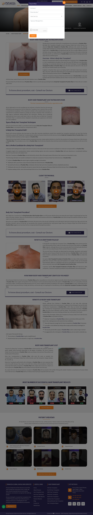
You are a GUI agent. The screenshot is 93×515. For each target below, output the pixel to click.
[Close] (64, 2)
